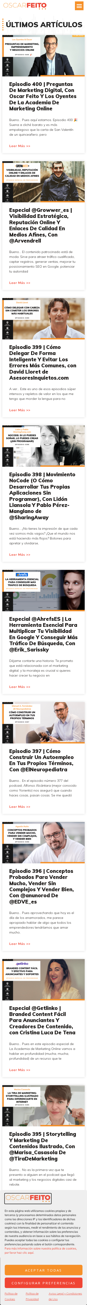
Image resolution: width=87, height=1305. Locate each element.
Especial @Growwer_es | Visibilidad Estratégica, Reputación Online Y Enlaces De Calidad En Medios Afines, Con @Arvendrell (40, 225)
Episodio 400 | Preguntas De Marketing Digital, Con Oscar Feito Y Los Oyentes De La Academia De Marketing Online (43, 96)
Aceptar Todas (43, 1270)
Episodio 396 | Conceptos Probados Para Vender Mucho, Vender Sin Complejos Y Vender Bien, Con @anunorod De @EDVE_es (41, 886)
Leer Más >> (19, 146)
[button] (79, 5)
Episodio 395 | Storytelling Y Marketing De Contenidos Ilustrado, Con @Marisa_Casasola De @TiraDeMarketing (42, 1146)
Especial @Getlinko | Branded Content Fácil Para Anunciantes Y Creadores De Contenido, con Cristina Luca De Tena (42, 1020)
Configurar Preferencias (44, 1283)
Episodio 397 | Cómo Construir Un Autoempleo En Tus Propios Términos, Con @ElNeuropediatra (41, 760)
